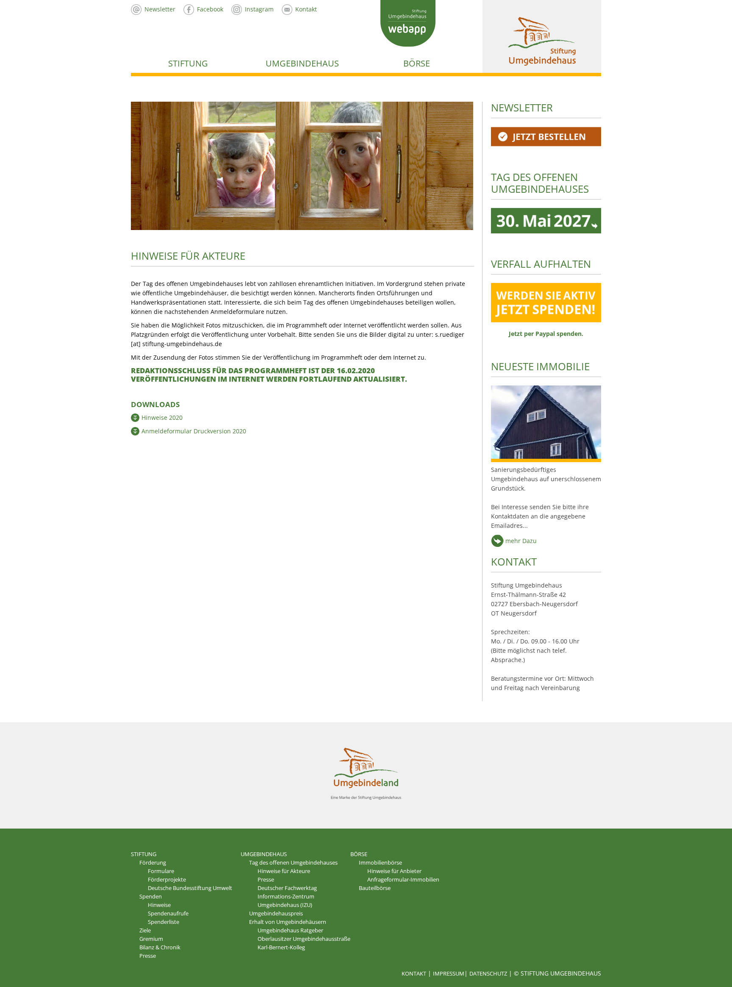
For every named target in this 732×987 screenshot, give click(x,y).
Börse (416, 63)
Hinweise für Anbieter (394, 871)
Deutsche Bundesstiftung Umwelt (190, 888)
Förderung (152, 862)
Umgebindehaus (302, 63)
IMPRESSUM (448, 973)
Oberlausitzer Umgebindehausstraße (304, 939)
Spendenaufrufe (168, 913)
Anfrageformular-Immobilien (403, 879)
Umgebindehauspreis (276, 913)
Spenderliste (163, 922)
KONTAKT (514, 561)
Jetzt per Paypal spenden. (546, 334)
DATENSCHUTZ (488, 973)
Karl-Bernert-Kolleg (281, 947)
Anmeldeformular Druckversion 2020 (193, 431)
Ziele (145, 930)
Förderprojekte (167, 879)
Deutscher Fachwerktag (287, 888)
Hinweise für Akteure (284, 871)
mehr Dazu (520, 541)
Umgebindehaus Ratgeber (290, 930)
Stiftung (188, 63)
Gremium (151, 939)
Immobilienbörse (380, 862)
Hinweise (159, 905)
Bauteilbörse (375, 888)
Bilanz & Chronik (159, 947)
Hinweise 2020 (162, 417)
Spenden (150, 896)
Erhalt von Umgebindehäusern (287, 922)
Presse (147, 955)
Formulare (161, 871)
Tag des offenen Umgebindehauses (293, 862)
